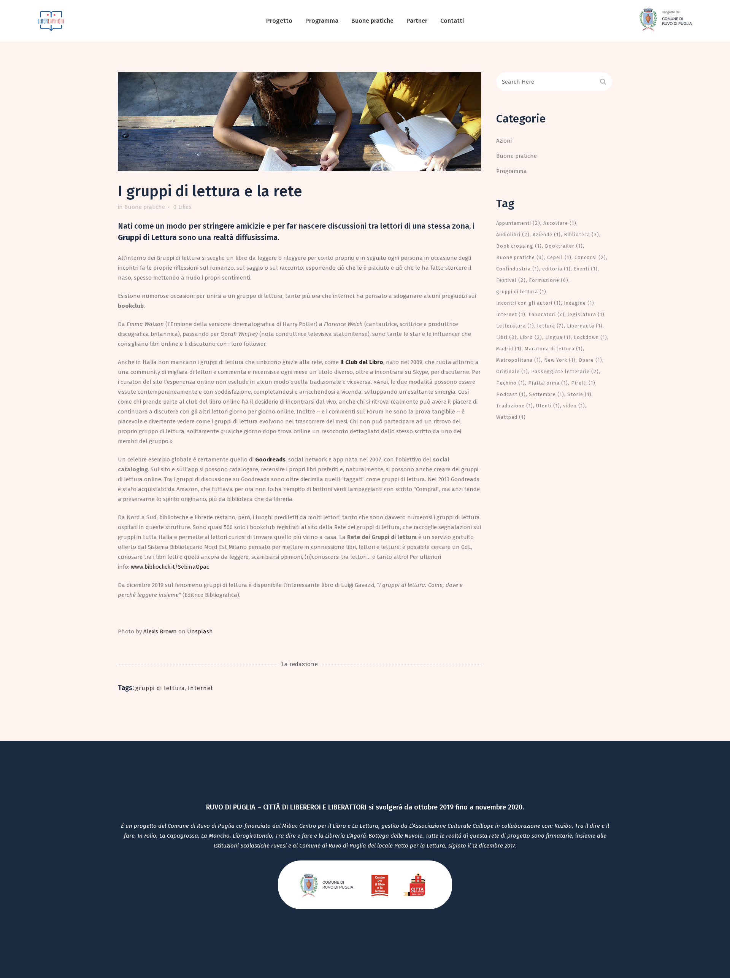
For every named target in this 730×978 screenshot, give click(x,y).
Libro (531, 337)
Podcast (511, 394)
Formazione (548, 280)
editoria (556, 269)
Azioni (504, 140)
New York (560, 360)
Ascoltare (559, 223)
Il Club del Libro (361, 362)
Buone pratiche (144, 207)
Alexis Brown (160, 631)
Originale (512, 371)
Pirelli (583, 383)
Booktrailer (564, 246)
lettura (550, 326)
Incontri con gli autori (528, 303)
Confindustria (517, 269)
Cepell (559, 257)
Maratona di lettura (554, 348)
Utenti (548, 406)
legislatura (586, 314)
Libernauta (585, 326)
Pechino (510, 383)
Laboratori (546, 314)
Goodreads (270, 459)
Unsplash (200, 631)
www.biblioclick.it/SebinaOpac (170, 566)
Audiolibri (513, 234)
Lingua (558, 337)
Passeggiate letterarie (565, 371)
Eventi (586, 269)
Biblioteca (581, 234)
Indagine (579, 303)
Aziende (547, 234)
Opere (590, 360)
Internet (200, 688)
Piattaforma (548, 383)
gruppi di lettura (160, 688)
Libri (506, 337)
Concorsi (590, 257)
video (574, 406)
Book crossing (519, 246)
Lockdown (590, 337)
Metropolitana (518, 360)
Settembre (546, 394)
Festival (511, 280)
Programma (511, 171)
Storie (579, 394)
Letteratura (515, 326)
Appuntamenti (518, 223)
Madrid (509, 348)
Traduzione (514, 406)
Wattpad (511, 417)
